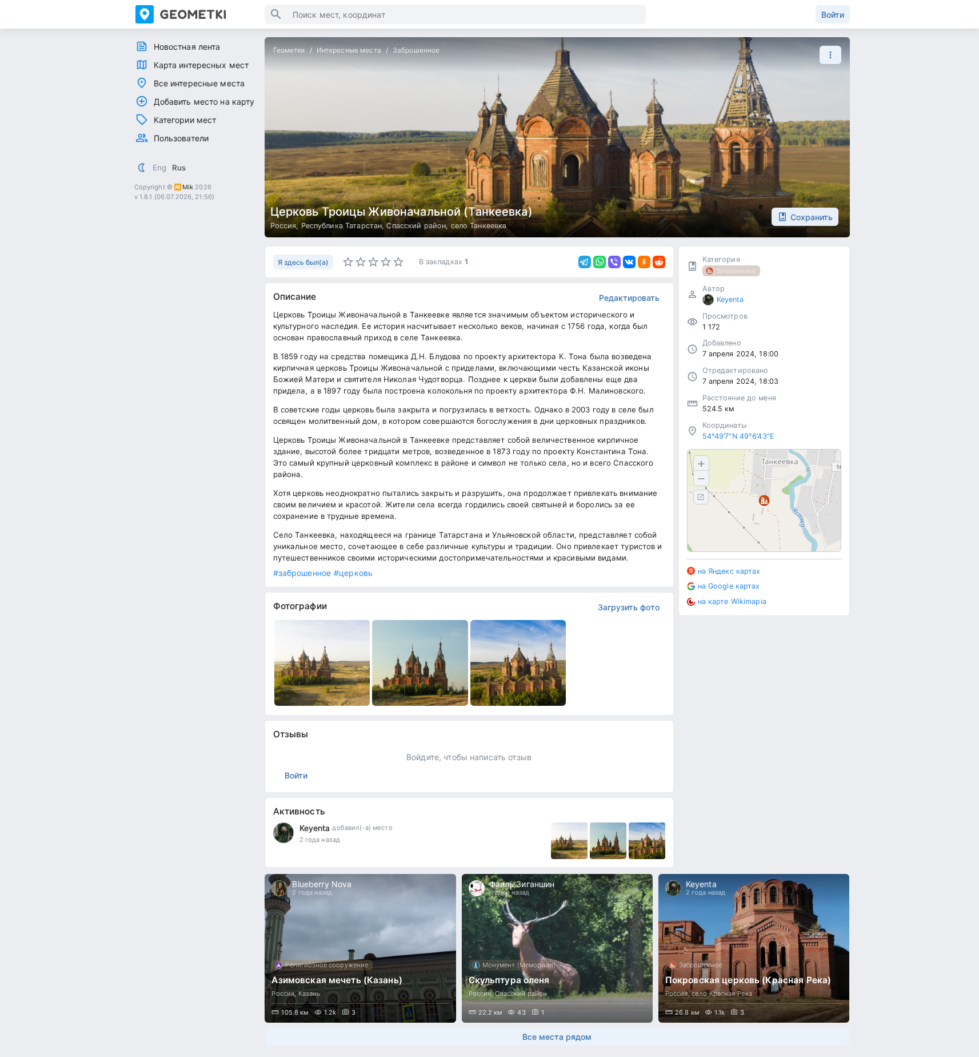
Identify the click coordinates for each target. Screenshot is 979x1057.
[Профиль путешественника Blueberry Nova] (279, 888)
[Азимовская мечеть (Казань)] (360, 948)
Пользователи (181, 138)
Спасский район (416, 225)
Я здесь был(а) (303, 262)
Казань (309, 994)
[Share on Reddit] (659, 262)
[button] (827, 55)
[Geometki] (200, 14)
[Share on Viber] (614, 262)
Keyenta (314, 828)
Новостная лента (187, 46)
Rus (179, 167)
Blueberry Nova (321, 884)
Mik (187, 187)
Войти (832, 14)
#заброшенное (302, 573)
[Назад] (284, 948)
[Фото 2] (608, 840)
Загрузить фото (629, 607)
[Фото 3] (647, 840)
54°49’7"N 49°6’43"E (738, 436)
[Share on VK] (629, 262)
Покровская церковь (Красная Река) (748, 980)
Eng (159, 167)
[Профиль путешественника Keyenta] (283, 832)
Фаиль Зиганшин (522, 884)
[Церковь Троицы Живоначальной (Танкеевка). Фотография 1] (322, 663)
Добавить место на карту (204, 101)
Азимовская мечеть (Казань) (336, 980)
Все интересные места (199, 83)
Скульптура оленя (509, 980)
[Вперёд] (830, 948)
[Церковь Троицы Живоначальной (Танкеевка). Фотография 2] (420, 663)
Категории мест (185, 120)
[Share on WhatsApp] (599, 262)
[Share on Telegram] (584, 262)
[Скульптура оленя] (557, 948)
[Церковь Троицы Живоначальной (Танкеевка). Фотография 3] (518, 663)
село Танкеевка (479, 225)
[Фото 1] (569, 840)
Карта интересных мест (201, 65)
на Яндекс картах (729, 571)
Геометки (289, 50)
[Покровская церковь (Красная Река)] (753, 948)
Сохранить (811, 217)
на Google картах (729, 586)
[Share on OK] (644, 262)
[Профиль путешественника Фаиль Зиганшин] (477, 888)
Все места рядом (557, 1037)
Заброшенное (416, 50)
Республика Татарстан (341, 225)
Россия (283, 225)
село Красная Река (722, 994)
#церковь (353, 573)
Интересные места (349, 50)
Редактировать (629, 298)
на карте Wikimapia (732, 601)
